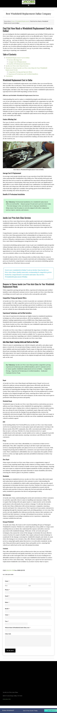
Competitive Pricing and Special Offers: (20, 72)
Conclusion (9, 76)
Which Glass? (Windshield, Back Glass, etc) (17, 627)
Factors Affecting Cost (15, 60)
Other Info (8, 634)
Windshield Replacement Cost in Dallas (17, 58)
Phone (7, 589)
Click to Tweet (50, 278)
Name (7, 581)
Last (30, 585)
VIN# (7, 615)
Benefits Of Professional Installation (19, 64)
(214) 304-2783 (10, 570)
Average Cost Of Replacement (17, 62)
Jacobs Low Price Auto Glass (28, 2)
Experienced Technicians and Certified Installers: (23, 74)
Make (7, 602)
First (6, 585)
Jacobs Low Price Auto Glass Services (17, 66)
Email (7, 596)
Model (7, 608)
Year (7, 621)
